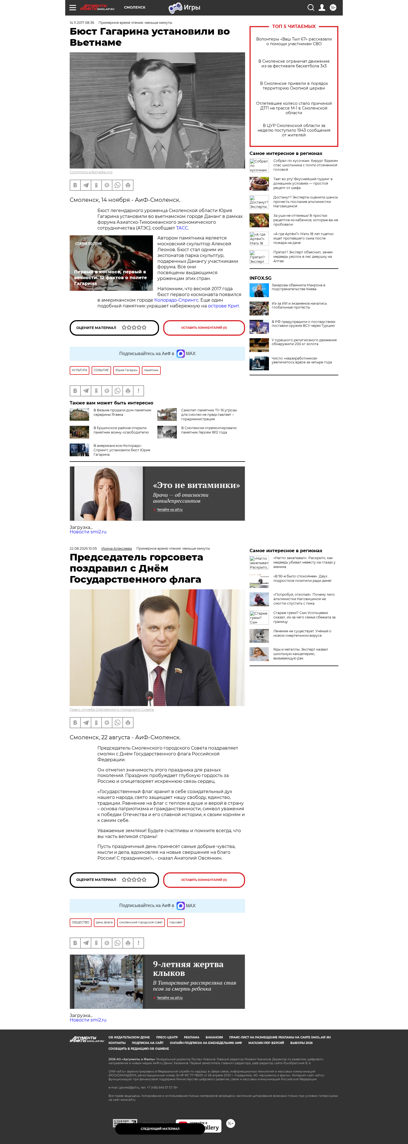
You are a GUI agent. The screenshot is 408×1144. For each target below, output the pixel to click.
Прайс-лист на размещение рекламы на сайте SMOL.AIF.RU (280, 1037)
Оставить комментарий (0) (204, 328)
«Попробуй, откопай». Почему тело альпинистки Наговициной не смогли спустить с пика (304, 598)
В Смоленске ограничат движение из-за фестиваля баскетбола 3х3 (294, 63)
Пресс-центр (167, 1037)
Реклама (191, 1037)
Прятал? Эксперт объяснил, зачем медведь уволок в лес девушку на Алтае (303, 256)
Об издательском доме (129, 1037)
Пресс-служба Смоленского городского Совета (112, 709)
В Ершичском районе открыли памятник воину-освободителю (121, 430)
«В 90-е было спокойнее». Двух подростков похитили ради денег (302, 578)
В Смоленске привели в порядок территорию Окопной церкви (294, 86)
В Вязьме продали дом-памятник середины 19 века (122, 412)
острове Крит (223, 306)
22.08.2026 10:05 (83, 548)
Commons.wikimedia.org (91, 172)
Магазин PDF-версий (266, 1043)
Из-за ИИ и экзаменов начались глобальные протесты (299, 305)
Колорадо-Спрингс (176, 300)
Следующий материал (160, 1129)
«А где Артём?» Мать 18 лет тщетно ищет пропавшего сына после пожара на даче (303, 238)
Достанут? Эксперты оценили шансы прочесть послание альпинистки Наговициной (305, 201)
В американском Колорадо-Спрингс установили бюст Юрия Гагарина (122, 450)
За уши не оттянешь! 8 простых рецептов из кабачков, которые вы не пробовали (305, 219)
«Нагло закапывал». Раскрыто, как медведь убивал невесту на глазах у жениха (304, 562)
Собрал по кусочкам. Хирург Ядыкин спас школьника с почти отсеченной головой (305, 165)
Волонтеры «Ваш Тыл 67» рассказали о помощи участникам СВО (294, 41)
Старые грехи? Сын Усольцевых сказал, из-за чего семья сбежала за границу (304, 617)
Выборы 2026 (301, 1043)
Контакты (117, 1043)
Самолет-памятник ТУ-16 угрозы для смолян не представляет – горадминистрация (209, 414)
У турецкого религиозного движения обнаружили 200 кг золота (304, 342)
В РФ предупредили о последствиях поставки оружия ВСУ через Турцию (303, 324)
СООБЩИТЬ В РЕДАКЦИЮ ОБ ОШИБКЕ (139, 1049)
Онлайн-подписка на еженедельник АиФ (206, 1043)
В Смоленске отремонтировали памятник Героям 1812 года (208, 430)
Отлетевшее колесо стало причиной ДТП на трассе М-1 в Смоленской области (294, 108)
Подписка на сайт (147, 1043)
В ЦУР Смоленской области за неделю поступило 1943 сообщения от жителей (294, 130)
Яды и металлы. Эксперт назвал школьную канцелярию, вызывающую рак (300, 653)
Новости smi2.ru (88, 531)
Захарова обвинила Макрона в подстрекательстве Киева (298, 287)
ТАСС (182, 228)
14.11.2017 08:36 (82, 23)
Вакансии (214, 1037)
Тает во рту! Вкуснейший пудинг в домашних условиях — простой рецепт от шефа (303, 183)
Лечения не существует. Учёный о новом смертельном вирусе (302, 633)
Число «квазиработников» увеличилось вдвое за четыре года (302, 360)
